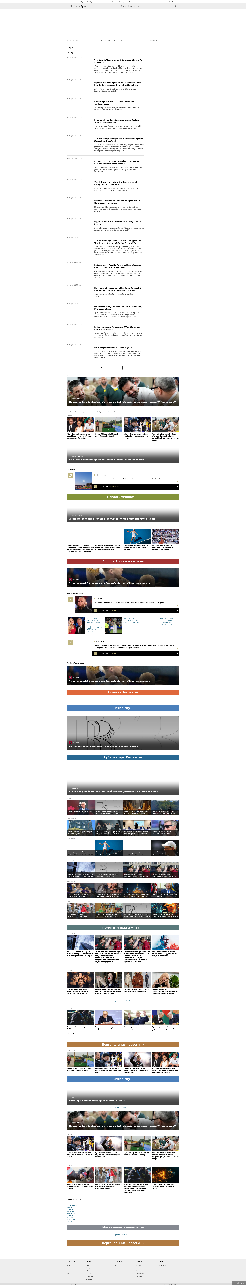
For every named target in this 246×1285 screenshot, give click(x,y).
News (115, 1265)
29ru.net (69, 901)
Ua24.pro (88, 1273)
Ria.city (121, 2)
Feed (70, 48)
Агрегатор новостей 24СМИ (123, 1001)
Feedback (139, 1262)
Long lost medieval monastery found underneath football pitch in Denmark (167, 621)
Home (68, 1265)
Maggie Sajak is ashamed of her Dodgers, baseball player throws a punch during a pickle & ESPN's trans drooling (94, 624)
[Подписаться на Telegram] (169, 1)
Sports (116, 1268)
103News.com (71, 1203)
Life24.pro (81, 2)
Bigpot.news (71, 881)
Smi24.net (70, 1215)
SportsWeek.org (72, 1205)
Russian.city (70, 861)
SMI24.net (70, 1209)
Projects (88, 1262)
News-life (70, 798)
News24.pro (71, 2)
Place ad (138, 1271)
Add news (138, 1265)
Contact (160, 1262)
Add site (138, 1268)
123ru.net (175, 2)
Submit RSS (139, 1276)
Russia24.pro (71, 933)
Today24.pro (100, 2)
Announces (117, 1271)
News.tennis (71, 527)
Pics (68, 1268)
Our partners (118, 1262)
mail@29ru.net (162, 1265)
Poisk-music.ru (71, 818)
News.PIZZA (70, 1211)
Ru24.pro (90, 2)
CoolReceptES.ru (132, 2)
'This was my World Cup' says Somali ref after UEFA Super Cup (131, 620)
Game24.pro (112, 2)
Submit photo (140, 1273)
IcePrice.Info (71, 1213)
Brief (68, 1273)
